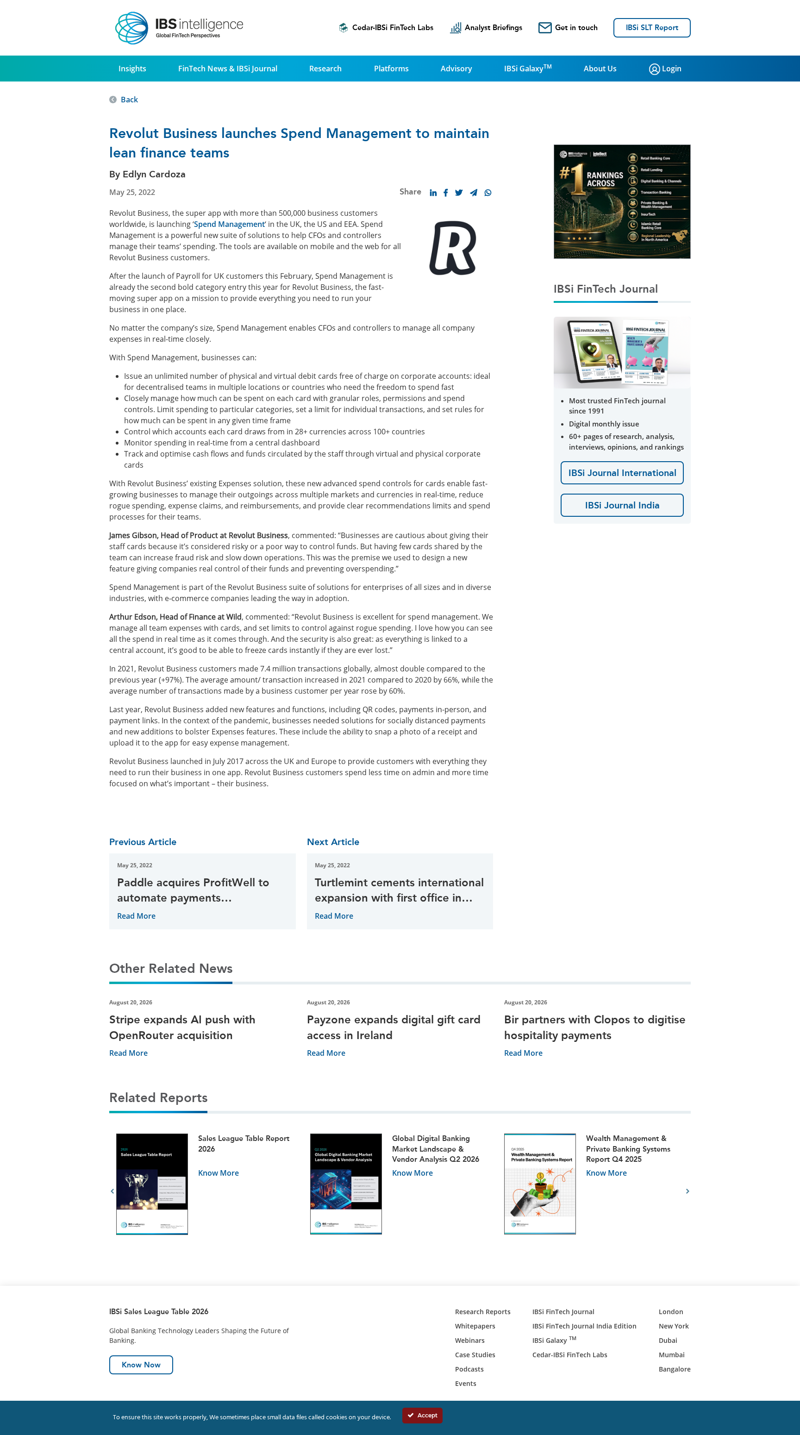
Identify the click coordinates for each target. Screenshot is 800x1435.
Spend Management (229, 224)
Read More (136, 916)
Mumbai (672, 1354)
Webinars (470, 1340)
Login (670, 68)
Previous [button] (112, 1191)
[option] (206, 1192)
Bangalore (675, 1369)
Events (465, 1383)
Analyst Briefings (493, 27)
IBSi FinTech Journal (563, 1311)
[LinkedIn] (433, 192)
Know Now (141, 1364)
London (671, 1311)
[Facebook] (446, 192)
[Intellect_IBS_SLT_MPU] (622, 201)
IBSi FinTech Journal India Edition (584, 1326)
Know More (218, 1173)
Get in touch (576, 27)
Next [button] (688, 1191)
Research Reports (483, 1311)
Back (129, 99)
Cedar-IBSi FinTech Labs (392, 27)
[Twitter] (458, 192)
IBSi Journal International (622, 472)
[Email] (473, 192)
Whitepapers (475, 1326)
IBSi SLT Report (652, 27)
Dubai (668, 1340)
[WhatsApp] (488, 192)
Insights (132, 68)
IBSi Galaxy (528, 68)
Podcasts (469, 1369)
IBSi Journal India (622, 505)
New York (674, 1326)
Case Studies (475, 1354)
